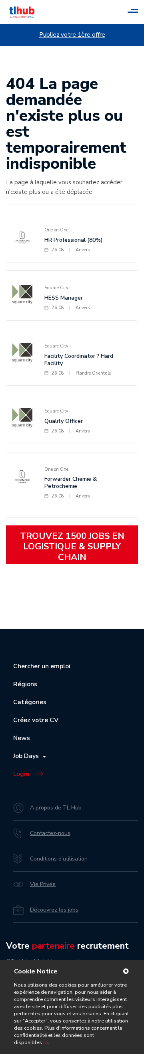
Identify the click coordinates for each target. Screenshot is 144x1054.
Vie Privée (43, 884)
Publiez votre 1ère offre (72, 35)
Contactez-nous (50, 833)
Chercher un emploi (41, 666)
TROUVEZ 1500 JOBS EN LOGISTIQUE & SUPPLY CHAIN (72, 546)
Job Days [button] (27, 756)
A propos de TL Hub (56, 807)
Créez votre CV (35, 720)
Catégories (29, 702)
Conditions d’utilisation (59, 859)
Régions (25, 684)
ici (45, 1042)
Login (21, 774)
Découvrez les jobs (54, 910)
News (21, 738)
